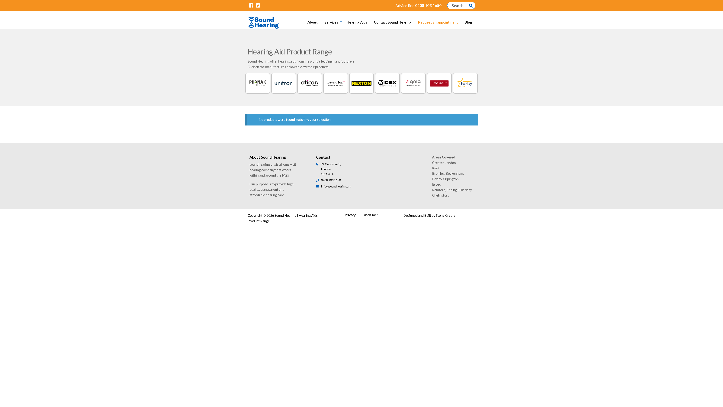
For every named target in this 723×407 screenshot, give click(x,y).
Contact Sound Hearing (392, 22)
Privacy (350, 215)
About (312, 22)
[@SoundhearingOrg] (257, 5)
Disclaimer (370, 215)
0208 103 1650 (418, 5)
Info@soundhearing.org (336, 186)
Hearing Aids (357, 22)
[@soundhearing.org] (251, 5)
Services (331, 22)
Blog (468, 22)
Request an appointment (438, 22)
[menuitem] (312, 22)
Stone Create (445, 215)
